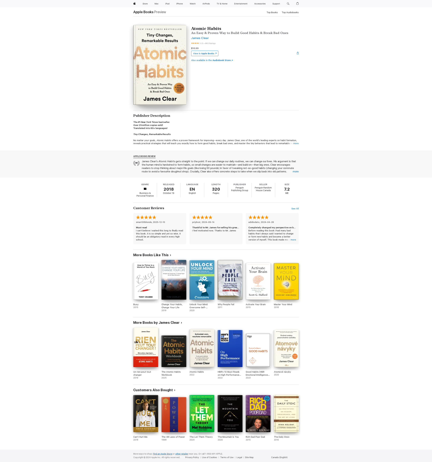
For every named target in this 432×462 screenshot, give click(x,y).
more (296, 143)
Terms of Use (227, 457)
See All (295, 208)
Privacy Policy (192, 457)
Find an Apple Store (162, 454)
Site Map (249, 457)
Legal (239, 457)
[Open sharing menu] (298, 53)
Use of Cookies (209, 457)
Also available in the (211, 60)
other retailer (181, 454)
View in (203, 53)
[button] (288, 3)
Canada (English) (279, 457)
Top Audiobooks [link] (290, 12)
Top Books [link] (272, 12)
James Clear (200, 38)
